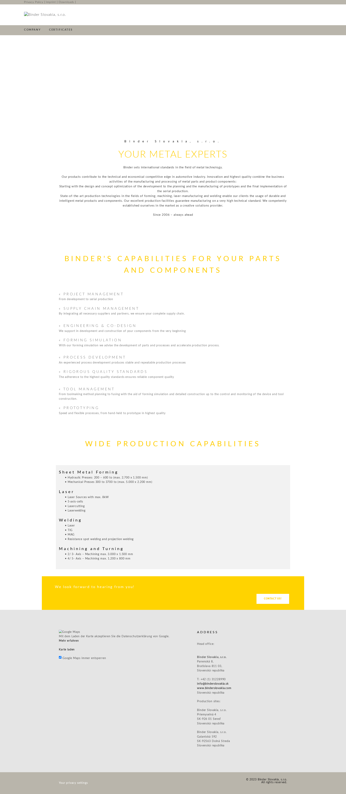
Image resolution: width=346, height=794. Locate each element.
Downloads (66, 2)
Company (32, 30)
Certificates (60, 30)
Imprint (51, 2)
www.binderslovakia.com (214, 688)
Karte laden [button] (67, 649)
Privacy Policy (33, 2)
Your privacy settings (73, 783)
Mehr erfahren (69, 640)
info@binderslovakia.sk (212, 683)
